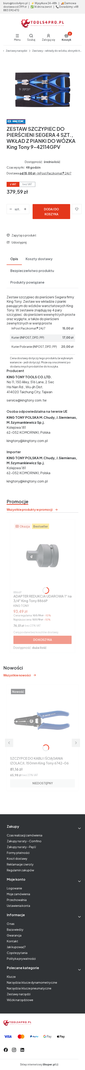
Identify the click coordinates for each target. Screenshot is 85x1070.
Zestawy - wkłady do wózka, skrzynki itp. (57, 50)
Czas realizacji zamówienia (24, 835)
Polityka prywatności (21, 958)
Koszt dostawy (17, 858)
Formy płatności (18, 853)
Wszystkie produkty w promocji (30, 509)
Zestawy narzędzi (16, 50)
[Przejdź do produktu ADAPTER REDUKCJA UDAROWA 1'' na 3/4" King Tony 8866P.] (42, 556)
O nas (10, 924)
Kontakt (12, 941)
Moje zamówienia (18, 894)
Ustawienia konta (18, 905)
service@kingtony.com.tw (27, 400)
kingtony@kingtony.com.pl (27, 440)
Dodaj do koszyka (51, 211)
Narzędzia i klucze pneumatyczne (29, 988)
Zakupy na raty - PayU (21, 847)
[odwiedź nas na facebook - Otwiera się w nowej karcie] (5, 1049)
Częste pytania (17, 953)
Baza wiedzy (15, 929)
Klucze (11, 976)
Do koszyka (42, 640)
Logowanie (14, 888)
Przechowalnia (17, 900)
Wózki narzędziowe (20, 1000)
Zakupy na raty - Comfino (24, 841)
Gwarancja (14, 935)
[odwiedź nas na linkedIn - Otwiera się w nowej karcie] (22, 1049)
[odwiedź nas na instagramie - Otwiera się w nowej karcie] (14, 1049)
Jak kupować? (16, 947)
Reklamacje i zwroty (20, 864)
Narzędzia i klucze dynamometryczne (32, 982)
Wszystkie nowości (17, 675)
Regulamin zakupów (20, 870)
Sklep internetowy (37, 1064)
